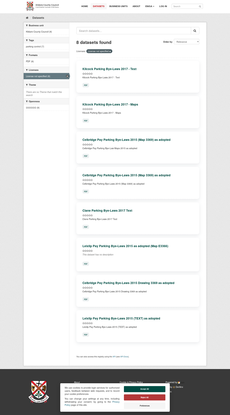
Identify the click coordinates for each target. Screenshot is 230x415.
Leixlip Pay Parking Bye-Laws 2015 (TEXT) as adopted (121, 318)
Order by (167, 41)
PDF (85, 85)
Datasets (98, 6)
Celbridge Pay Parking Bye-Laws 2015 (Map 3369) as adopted (126, 139)
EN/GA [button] (149, 6)
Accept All (144, 389)
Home (84, 6)
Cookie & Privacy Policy (131, 382)
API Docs (124, 356)
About (136, 6)
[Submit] (200, 6)
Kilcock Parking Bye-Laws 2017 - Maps (110, 104)
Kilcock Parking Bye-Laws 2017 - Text (109, 69)
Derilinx (179, 386)
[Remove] (110, 51)
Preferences (145, 405)
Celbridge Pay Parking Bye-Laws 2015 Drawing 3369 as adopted (128, 283)
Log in (163, 6)
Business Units (118, 6)
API (114, 356)
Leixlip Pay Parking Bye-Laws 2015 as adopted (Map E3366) (125, 246)
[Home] (27, 17)
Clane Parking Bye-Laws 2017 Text (107, 210)
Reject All (144, 397)
